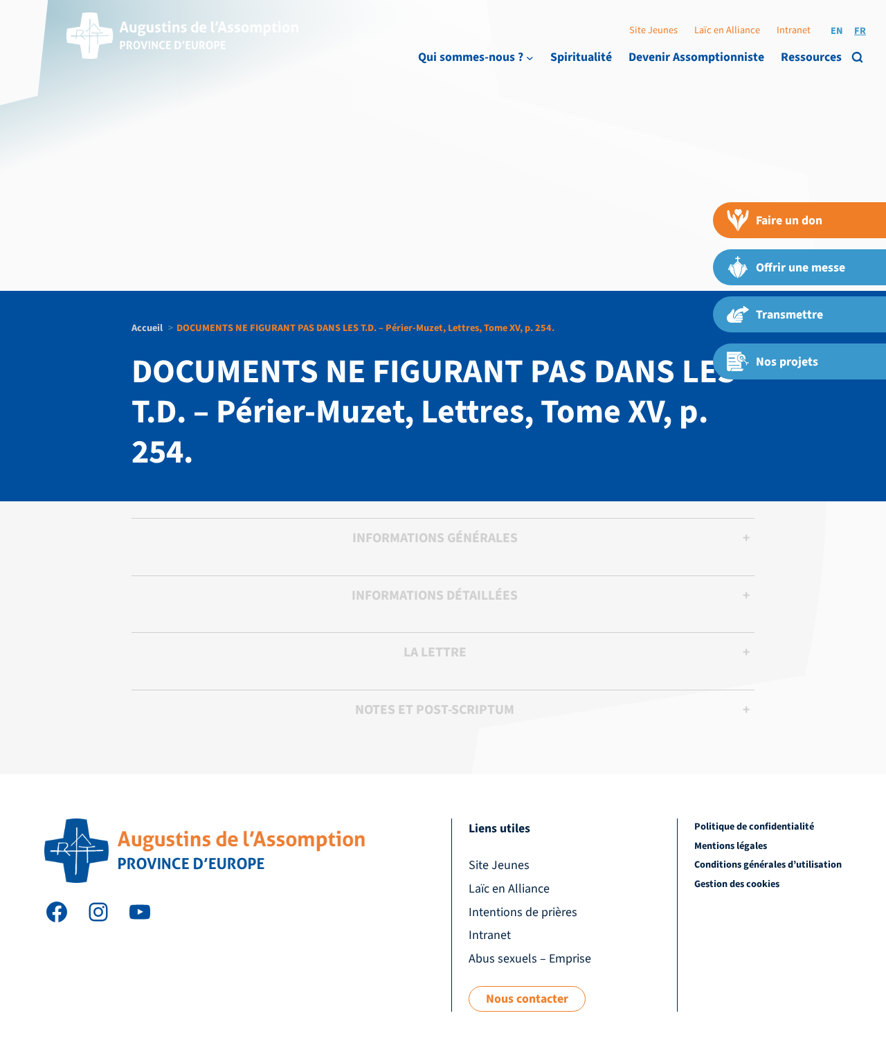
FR (860, 31)
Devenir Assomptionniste (696, 57)
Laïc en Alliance (727, 30)
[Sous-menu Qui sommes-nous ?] (530, 58)
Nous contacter (527, 999)
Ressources (811, 57)
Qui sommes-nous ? (470, 57)
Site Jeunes (653, 30)
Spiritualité (581, 57)
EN (837, 31)
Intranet (794, 30)
